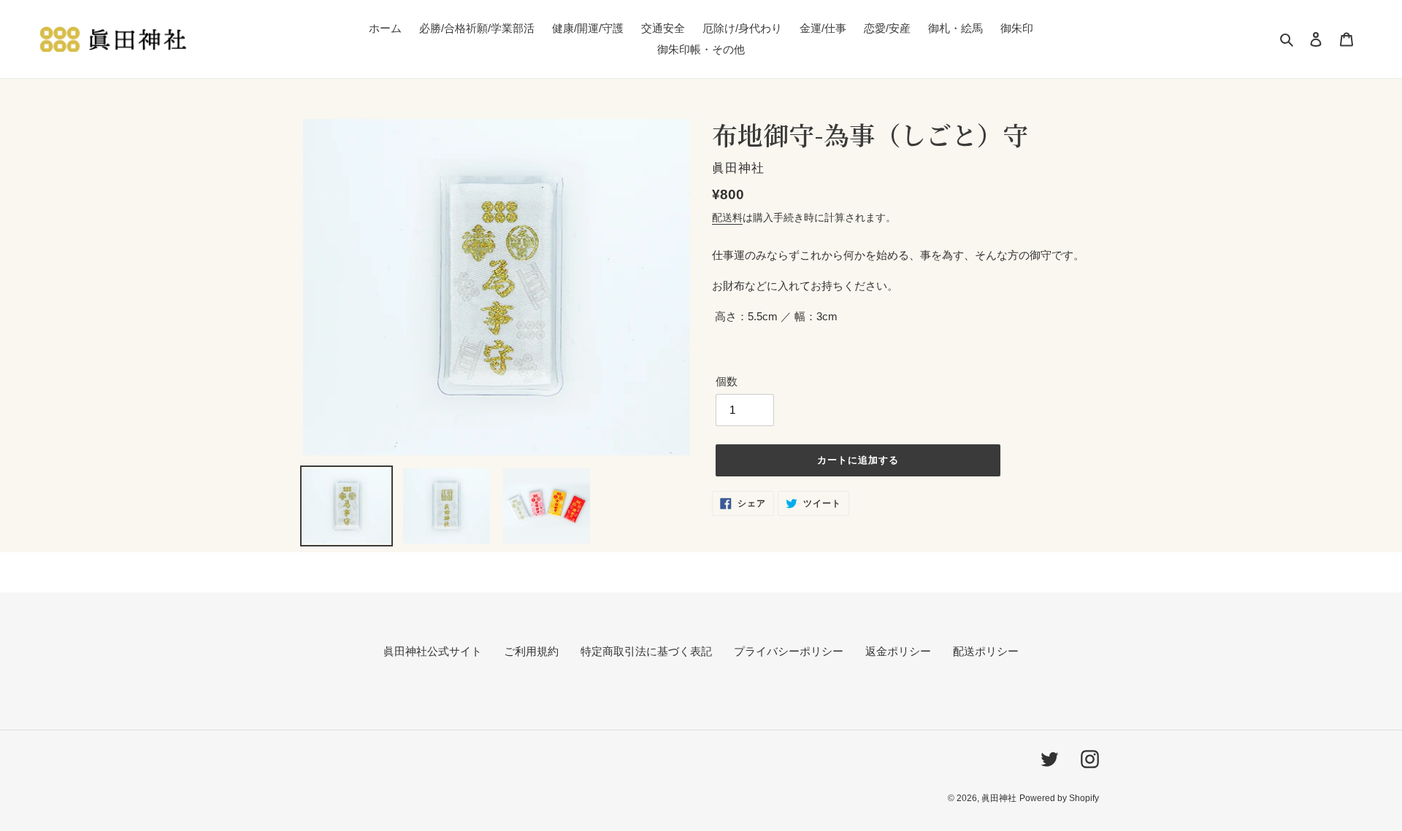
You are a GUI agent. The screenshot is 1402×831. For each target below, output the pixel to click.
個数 (727, 381)
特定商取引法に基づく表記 (646, 651)
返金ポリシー (898, 651)
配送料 (727, 217)
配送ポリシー (986, 651)
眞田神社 (998, 798)
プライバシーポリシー (788, 651)
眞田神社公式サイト (432, 651)
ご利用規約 (531, 651)
